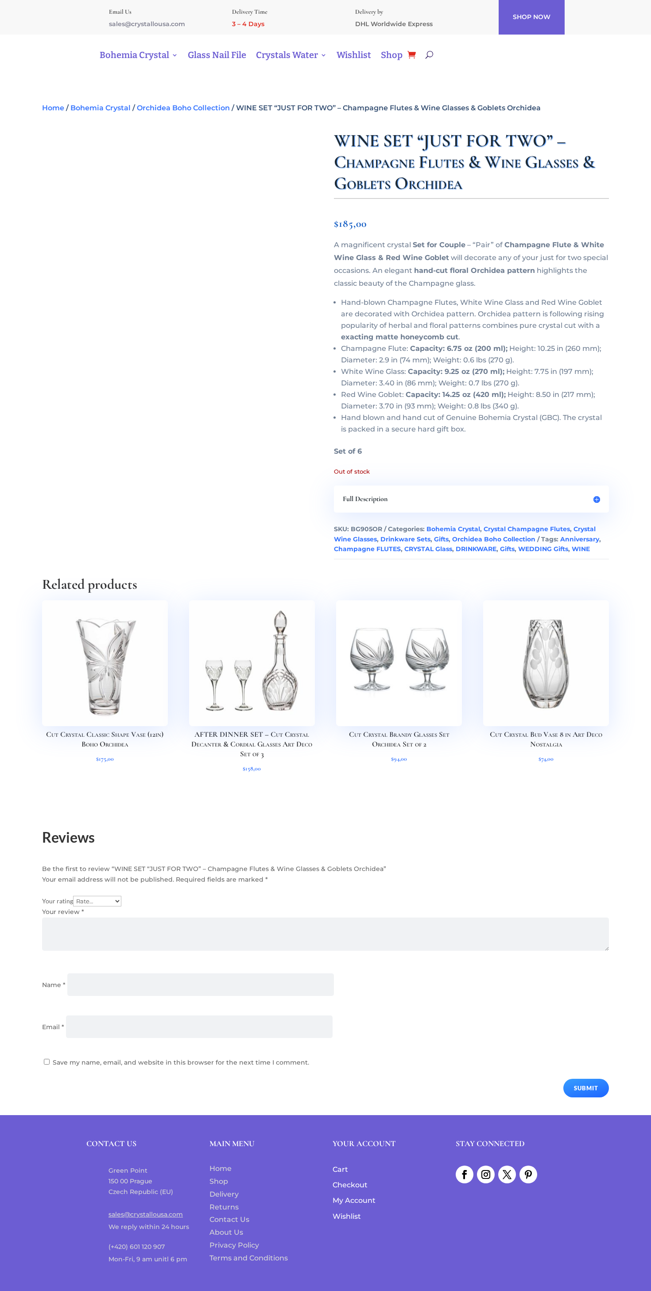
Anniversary (579, 539)
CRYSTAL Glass (428, 549)
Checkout (350, 1185)
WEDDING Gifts (543, 549)
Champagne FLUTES (367, 549)
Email (53, 1027)
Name (54, 985)
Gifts (441, 539)
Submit (586, 1088)
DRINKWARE (476, 549)
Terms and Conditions (248, 1258)
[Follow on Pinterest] (528, 1174)
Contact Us (229, 1219)
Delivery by (369, 12)
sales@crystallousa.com (147, 24)
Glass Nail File (217, 55)
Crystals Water (287, 55)
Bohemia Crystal (134, 55)
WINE (581, 549)
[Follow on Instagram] (486, 1174)
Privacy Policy (234, 1245)
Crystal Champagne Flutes (527, 529)
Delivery (224, 1194)
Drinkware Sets (405, 539)
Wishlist (354, 55)
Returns (224, 1207)
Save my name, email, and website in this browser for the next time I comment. (181, 1062)
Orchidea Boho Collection (183, 108)
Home (53, 108)
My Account (354, 1200)
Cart (340, 1169)
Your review (63, 912)
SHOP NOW (531, 17)
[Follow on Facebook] (464, 1174)
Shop (392, 55)
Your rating (57, 901)
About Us (226, 1232)
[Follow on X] (507, 1174)
